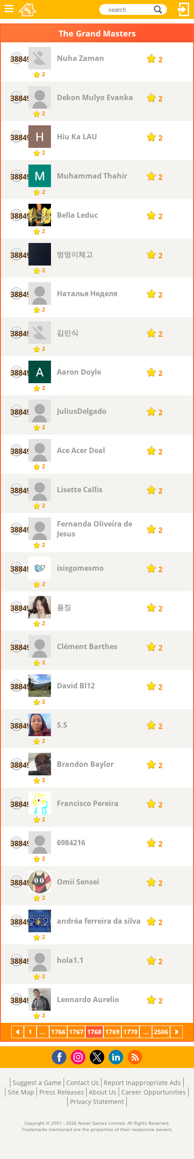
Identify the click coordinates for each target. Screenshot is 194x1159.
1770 (130, 1031)
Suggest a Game (37, 1082)
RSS (136, 1057)
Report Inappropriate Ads (142, 1082)
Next (177, 1031)
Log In (183, 9)
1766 (58, 1031)
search (160, 9)
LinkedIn (117, 1057)
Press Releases (61, 1092)
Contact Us (82, 1082)
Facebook (61, 1056)
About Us (102, 1092)
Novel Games (27, 9)
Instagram (79, 1056)
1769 (112, 1031)
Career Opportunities (153, 1092)
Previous (18, 1031)
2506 (161, 1031)
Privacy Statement (97, 1101)
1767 (76, 1031)
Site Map (21, 1092)
